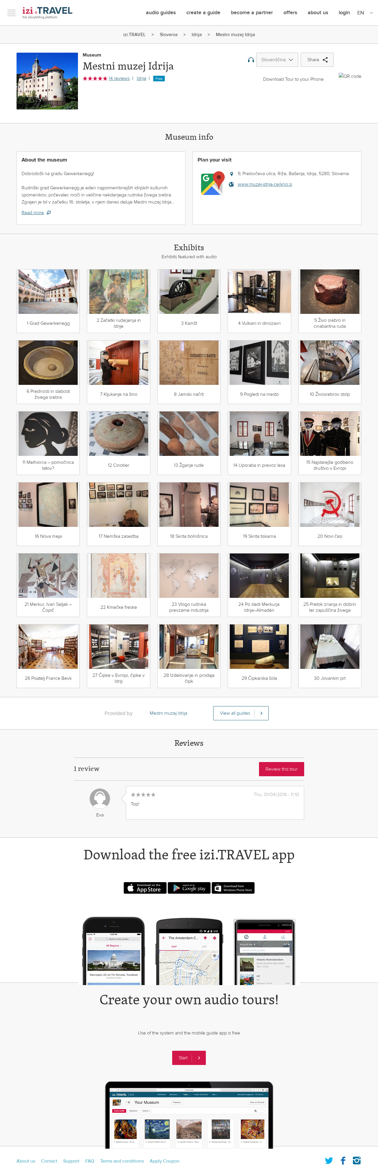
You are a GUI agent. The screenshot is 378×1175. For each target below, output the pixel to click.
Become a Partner (252, 12)
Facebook (343, 1159)
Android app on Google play (189, 888)
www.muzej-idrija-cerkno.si (265, 184)
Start (183, 1058)
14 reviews (119, 78)
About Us (318, 12)
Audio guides (161, 12)
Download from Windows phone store (233, 888)
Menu (11, 12)
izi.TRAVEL (47, 13)
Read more (33, 213)
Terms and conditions (122, 1161)
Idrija (197, 35)
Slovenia (168, 35)
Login (344, 12)
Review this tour (281, 769)
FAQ (89, 1161)
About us (26, 1161)
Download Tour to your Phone (293, 79)
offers (290, 12)
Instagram (356, 1159)
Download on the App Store (145, 888)
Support (71, 1161)
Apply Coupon (165, 1161)
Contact (49, 1161)
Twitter (329, 1159)
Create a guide (203, 12)
